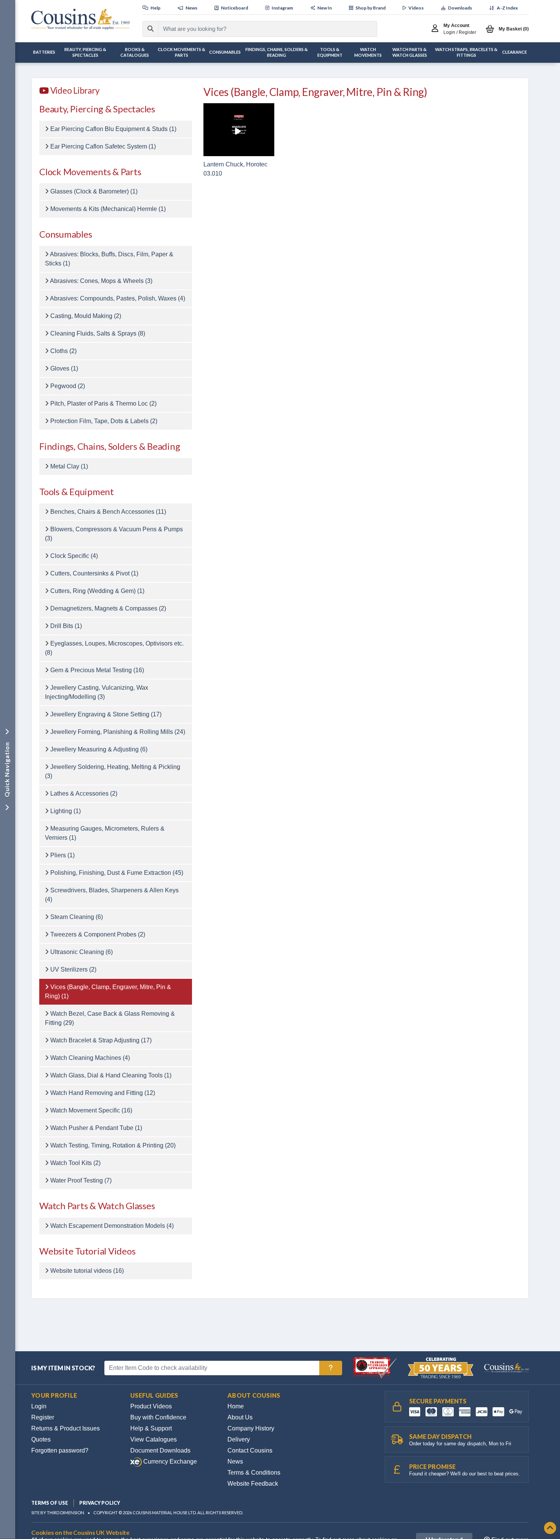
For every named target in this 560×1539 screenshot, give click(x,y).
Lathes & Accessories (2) (83, 793)
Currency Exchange (169, 1461)
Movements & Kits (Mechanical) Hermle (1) (108, 209)
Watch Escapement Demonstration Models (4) (112, 1226)
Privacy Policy (99, 1503)
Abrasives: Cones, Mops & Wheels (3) (101, 281)
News (235, 1461)
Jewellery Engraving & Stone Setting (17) (106, 714)
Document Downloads (160, 1450)
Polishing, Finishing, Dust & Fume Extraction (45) (116, 872)
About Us (240, 1417)
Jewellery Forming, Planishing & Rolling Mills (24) (117, 732)
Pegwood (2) (67, 386)
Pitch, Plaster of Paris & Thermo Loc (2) (103, 403)
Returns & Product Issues (65, 1428)
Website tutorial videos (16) (87, 1270)
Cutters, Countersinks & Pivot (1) (94, 573)
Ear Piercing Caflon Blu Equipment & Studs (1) (113, 129)
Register (42, 1417)
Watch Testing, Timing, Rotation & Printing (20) (113, 1145)
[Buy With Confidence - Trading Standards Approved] (376, 1367)
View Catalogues (153, 1439)
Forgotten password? (59, 1450)
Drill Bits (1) (66, 626)
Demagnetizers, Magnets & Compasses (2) (108, 608)
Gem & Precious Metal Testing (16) (97, 670)
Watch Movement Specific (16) (91, 1110)
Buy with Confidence (158, 1417)
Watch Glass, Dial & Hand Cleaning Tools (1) (110, 1075)
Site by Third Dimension (57, 1512)
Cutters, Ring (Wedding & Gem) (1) (97, 591)
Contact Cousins (249, 1450)
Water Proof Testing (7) (81, 1180)
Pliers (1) (62, 855)
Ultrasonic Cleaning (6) (81, 952)
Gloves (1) (64, 368)
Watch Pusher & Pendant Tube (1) (96, 1128)
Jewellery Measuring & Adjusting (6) (98, 749)
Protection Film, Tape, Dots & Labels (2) (103, 421)
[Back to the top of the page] (550, 1528)
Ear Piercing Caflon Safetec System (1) (103, 146)
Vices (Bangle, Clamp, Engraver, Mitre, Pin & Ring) (315, 91)
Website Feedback (252, 1483)
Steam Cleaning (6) (76, 917)
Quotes (41, 1439)
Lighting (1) (65, 811)
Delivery (238, 1439)
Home (235, 1406)
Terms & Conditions (253, 1472)
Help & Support (151, 1428)
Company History (250, 1428)
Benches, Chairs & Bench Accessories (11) (108, 511)
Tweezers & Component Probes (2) (97, 934)
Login (38, 1406)
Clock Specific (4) (74, 556)
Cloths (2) (63, 351)
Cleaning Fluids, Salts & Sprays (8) (97, 333)
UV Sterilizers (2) (73, 969)
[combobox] (260, 29)
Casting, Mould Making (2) (85, 316)
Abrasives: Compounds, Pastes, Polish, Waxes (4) (117, 298)
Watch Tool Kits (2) (75, 1163)
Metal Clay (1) (69, 466)
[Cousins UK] (80, 19)
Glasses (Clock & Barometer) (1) (94, 191)
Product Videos (151, 1406)
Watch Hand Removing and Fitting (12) (102, 1093)
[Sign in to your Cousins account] (436, 29)
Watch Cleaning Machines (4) (90, 1058)
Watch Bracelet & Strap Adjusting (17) (101, 1040)
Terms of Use (49, 1503)
